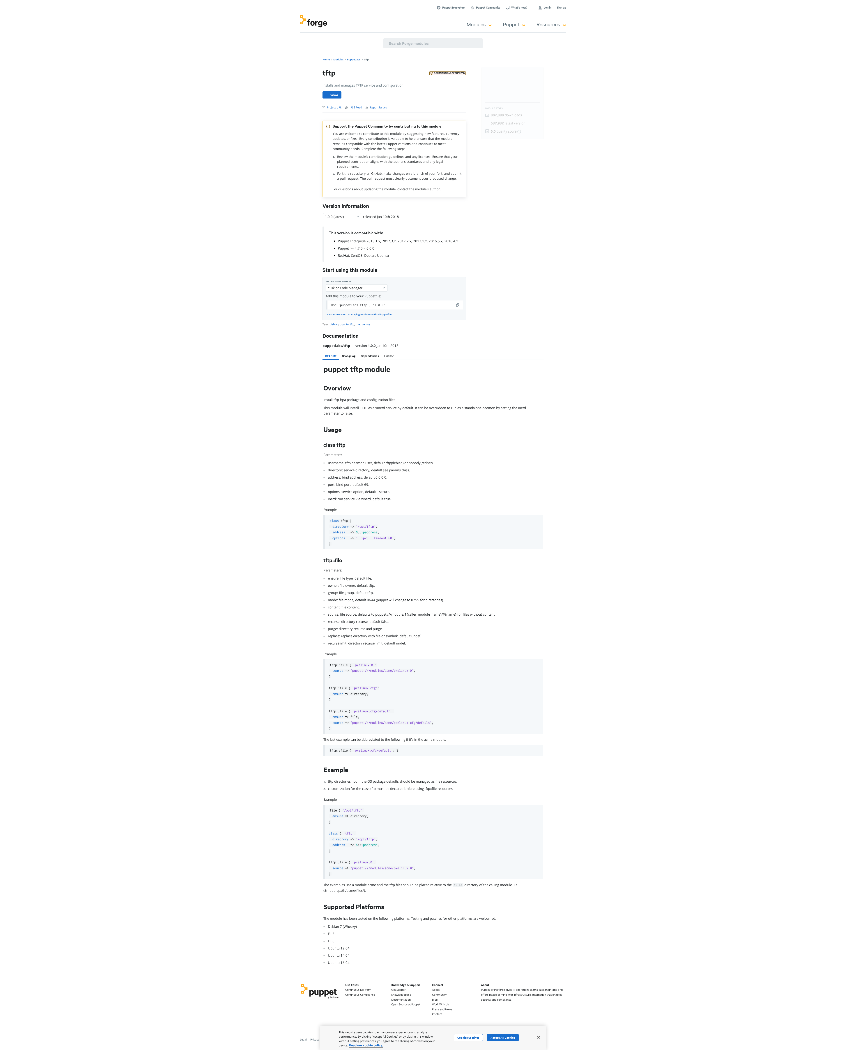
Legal (303, 1039)
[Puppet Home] (320, 999)
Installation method (338, 281)
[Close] (539, 1037)
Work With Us (440, 1004)
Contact (437, 1014)
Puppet (511, 24)
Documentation (401, 1000)
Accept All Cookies (503, 1037)
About (436, 990)
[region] (433, 1038)
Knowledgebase (401, 995)
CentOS (356, 255)
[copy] (458, 305)
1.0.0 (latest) (334, 216)
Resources (548, 24)
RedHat (343, 255)
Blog (435, 1000)
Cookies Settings (468, 1037)
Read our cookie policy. (366, 1045)
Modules (476, 24)
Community (439, 995)
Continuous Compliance (360, 995)
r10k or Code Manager (344, 288)
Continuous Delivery (358, 990)
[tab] (330, 356)
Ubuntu (383, 255)
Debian (369, 255)
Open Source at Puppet (405, 1004)
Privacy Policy (318, 1039)
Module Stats (494, 108)
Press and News (442, 1009)
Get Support (398, 990)
